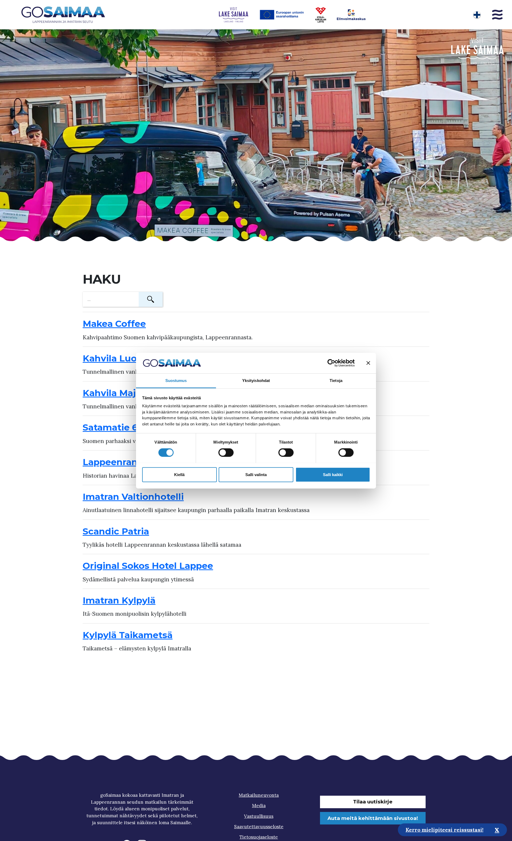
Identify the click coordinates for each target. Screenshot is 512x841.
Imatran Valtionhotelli (133, 496)
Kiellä (179, 474)
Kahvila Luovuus (121, 358)
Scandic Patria (116, 531)
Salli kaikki (333, 474)
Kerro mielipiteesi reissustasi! (444, 829)
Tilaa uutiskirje (373, 802)
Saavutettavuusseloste (258, 827)
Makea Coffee (114, 323)
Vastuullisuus (258, 816)
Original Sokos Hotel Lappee (148, 565)
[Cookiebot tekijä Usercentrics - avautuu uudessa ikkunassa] (331, 363)
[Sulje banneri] (368, 363)
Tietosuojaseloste (258, 837)
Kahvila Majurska (122, 393)
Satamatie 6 (110, 427)
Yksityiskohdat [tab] (256, 380)
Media (259, 805)
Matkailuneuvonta (259, 795)
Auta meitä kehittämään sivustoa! (372, 818)
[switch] (226, 452)
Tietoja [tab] (336, 380)
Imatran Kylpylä (119, 600)
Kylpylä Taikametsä (128, 635)
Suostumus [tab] (176, 380)
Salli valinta (256, 474)
